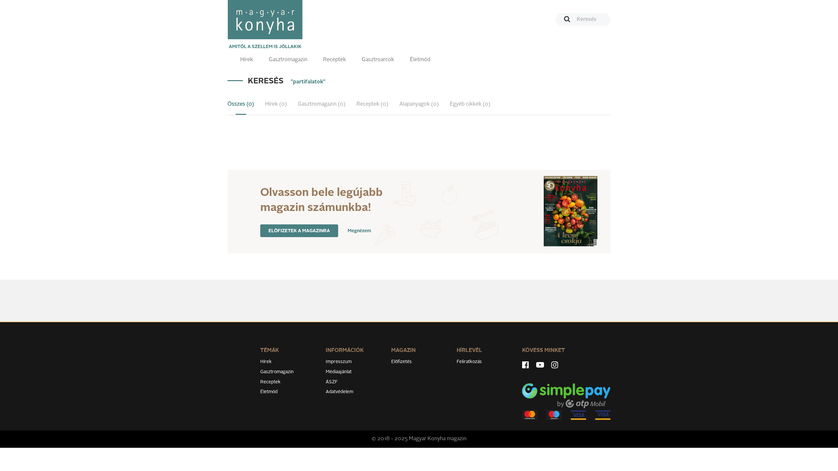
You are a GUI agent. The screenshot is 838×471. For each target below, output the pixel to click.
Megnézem (359, 231)
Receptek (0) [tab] (372, 104)
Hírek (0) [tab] (276, 104)
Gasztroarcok (378, 59)
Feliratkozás (469, 361)
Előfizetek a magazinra (299, 231)
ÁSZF (332, 382)
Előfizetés (401, 361)
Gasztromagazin (288, 59)
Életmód (420, 59)
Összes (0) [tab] (241, 104)
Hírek (246, 59)
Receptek (334, 59)
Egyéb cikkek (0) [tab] (470, 104)
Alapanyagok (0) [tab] (419, 104)
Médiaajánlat (339, 372)
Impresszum (339, 361)
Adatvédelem (339, 392)
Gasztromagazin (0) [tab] (321, 104)
